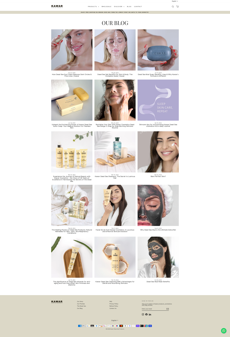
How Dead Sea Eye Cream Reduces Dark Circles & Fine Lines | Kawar (72, 75)
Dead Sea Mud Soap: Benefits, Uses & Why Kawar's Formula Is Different (158, 75)
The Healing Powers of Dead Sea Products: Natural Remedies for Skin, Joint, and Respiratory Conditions (72, 231)
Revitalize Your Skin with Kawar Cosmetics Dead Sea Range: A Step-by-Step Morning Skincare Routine (115, 126)
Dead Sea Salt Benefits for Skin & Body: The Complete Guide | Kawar (114, 75)
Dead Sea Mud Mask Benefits (158, 282)
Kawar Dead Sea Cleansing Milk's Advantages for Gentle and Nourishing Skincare (115, 282)
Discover (118, 6)
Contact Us (113, 308)
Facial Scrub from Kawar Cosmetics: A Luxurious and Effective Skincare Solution (115, 230)
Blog (129, 6)
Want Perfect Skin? (158, 176)
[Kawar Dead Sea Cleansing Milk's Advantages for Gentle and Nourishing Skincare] (115, 257)
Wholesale (106, 6)
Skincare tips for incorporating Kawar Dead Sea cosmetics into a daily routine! (158, 125)
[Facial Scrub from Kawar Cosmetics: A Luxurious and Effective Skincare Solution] (115, 205)
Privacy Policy (114, 304)
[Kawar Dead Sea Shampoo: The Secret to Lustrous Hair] (115, 151)
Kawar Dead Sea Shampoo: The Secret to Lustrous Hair (115, 177)
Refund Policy (114, 306)
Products (92, 6)
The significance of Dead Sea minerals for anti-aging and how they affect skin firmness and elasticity (72, 283)
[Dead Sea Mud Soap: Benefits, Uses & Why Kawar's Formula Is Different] (158, 50)
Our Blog (79, 308)
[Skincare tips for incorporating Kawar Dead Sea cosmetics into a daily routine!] (158, 100)
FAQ (111, 301)
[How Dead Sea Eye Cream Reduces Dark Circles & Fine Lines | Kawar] (71, 50)
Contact (138, 6)
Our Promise (81, 304)
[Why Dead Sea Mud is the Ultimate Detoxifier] (158, 205)
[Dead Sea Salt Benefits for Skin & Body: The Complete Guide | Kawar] (115, 50)
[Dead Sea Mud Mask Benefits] (158, 257)
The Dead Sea (81, 306)
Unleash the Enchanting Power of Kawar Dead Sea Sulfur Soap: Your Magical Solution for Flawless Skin (72, 126)
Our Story (80, 301)
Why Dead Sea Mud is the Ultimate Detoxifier (158, 230)
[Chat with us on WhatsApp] (223, 330)
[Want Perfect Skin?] (158, 151)
